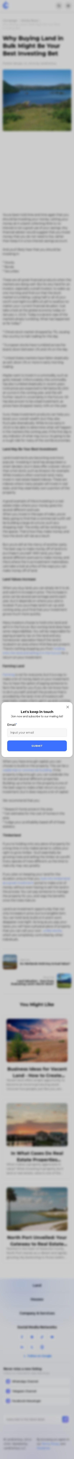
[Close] (68, 707)
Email (11, 725)
